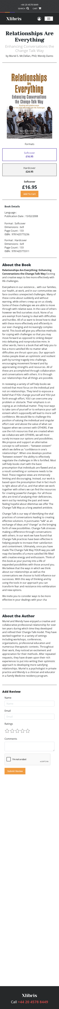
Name (8, 697)
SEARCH (22, 8)
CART (35, 8)
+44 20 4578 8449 (29, 4)
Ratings (9, 723)
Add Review (11, 691)
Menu (48, 18)
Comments (11, 738)
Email (8, 710)
